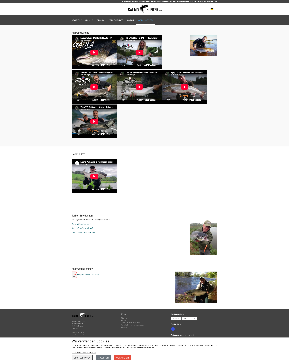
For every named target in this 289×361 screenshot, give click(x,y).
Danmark (75, 328)
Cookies (124, 327)
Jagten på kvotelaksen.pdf (81, 224)
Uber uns (124, 318)
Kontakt (130, 20)
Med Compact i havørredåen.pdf (83, 232)
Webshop (101, 20)
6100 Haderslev (77, 326)
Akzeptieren (122, 357)
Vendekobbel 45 (77, 323)
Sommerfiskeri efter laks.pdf (82, 228)
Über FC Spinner (116, 20)
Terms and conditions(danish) (130, 322)
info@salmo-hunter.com (82, 335)
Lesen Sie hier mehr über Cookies (84, 353)
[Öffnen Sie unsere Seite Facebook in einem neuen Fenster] (173, 329)
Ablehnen (103, 357)
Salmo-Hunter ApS (78, 321)
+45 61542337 (83, 332)
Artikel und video (145, 20)
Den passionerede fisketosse (88, 274)
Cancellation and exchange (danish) (132, 325)
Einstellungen (82, 357)
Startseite (77, 20)
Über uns (89, 20)
